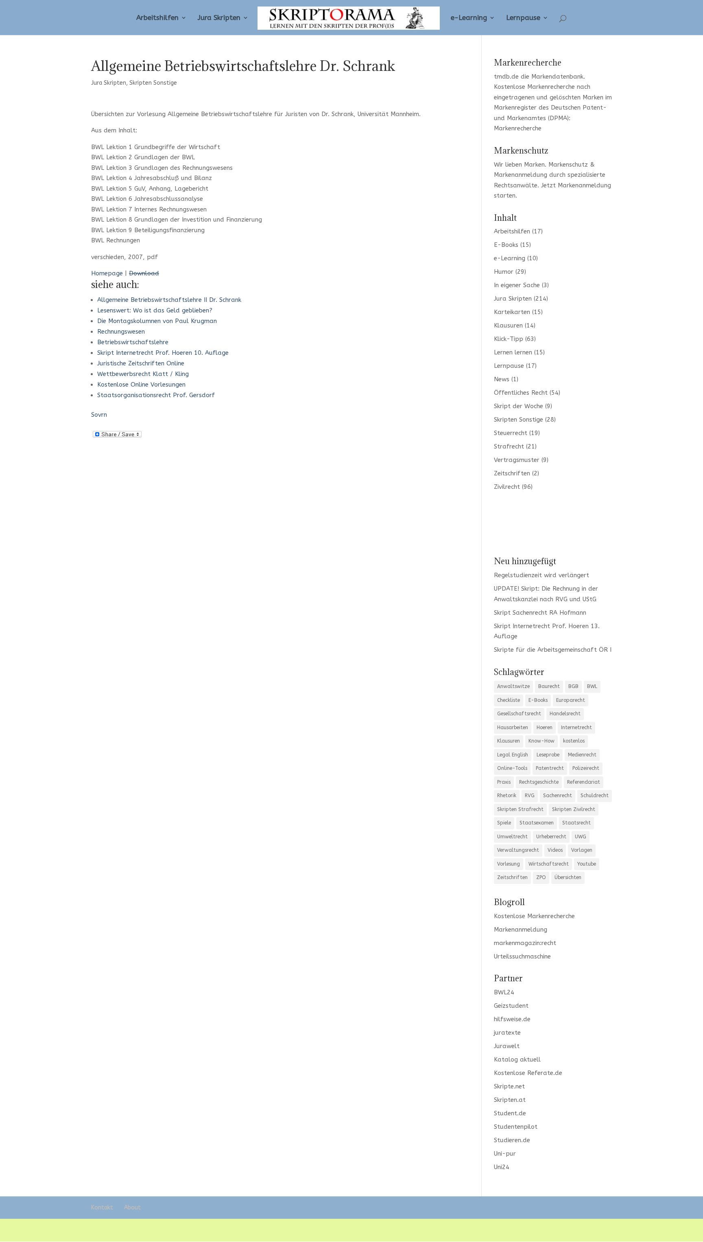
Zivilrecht (507, 486)
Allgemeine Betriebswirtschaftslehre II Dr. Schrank (169, 299)
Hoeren (544, 727)
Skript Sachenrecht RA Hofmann (540, 612)
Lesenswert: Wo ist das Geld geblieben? (154, 310)
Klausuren (508, 325)
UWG (580, 837)
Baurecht (549, 686)
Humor (503, 271)
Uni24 (501, 1167)
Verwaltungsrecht (518, 850)
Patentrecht (550, 768)
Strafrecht (509, 446)
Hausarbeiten (512, 727)
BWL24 (504, 992)
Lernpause (523, 18)
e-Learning (469, 18)
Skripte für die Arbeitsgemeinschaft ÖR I (552, 649)
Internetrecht (576, 727)
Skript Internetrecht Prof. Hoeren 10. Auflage (163, 352)
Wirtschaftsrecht (548, 864)
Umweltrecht (512, 837)
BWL (592, 686)
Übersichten (568, 877)
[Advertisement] (552, 523)
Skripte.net (509, 1086)
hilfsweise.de (512, 1019)
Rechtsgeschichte (539, 782)
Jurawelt (507, 1046)
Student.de (510, 1113)
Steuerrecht (510, 433)
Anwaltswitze (513, 686)
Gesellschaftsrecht (519, 714)
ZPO (541, 877)
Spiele (504, 823)
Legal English (512, 755)
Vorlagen (581, 850)
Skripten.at (510, 1100)
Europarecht (570, 700)
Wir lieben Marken (519, 164)
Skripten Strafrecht (520, 809)
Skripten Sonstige (153, 82)
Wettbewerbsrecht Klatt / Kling (143, 374)
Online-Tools (512, 768)
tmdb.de (506, 76)
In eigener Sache (517, 285)
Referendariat (583, 782)
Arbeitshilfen (157, 18)
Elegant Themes (151, 1229)
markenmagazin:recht (525, 943)
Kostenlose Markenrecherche (534, 86)
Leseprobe (548, 755)
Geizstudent (511, 1005)
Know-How (541, 741)
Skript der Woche (518, 406)
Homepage (107, 273)
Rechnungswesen (121, 331)
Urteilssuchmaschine (522, 956)
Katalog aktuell (517, 1059)
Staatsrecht (576, 823)
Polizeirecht (585, 768)
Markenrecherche (517, 128)
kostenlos (574, 741)
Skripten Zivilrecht (573, 809)
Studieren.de (512, 1140)
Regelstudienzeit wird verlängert (541, 575)
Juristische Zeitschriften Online (140, 363)
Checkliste (508, 700)
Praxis (504, 782)
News (501, 379)
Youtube (586, 864)
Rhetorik (506, 795)
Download (144, 273)
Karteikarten (512, 312)
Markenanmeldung (584, 185)
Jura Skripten (219, 18)
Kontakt (102, 1207)
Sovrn (99, 414)
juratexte (507, 1032)
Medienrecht (582, 755)
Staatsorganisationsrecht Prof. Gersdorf (156, 395)
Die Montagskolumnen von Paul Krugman (157, 321)
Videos (555, 850)
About (132, 1207)
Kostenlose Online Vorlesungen (141, 384)
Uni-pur (505, 1153)
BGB (573, 686)
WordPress (233, 1229)
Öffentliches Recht (521, 392)
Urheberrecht (551, 837)
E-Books (506, 244)
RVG (530, 795)
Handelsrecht (565, 714)
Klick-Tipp (508, 339)
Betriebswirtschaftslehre (132, 342)
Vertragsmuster (516, 460)
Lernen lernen (513, 352)
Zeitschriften (512, 473)
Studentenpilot (515, 1126)
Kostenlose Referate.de (528, 1073)
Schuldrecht (595, 795)
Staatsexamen (537, 823)
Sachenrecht (557, 795)
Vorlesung (508, 864)
